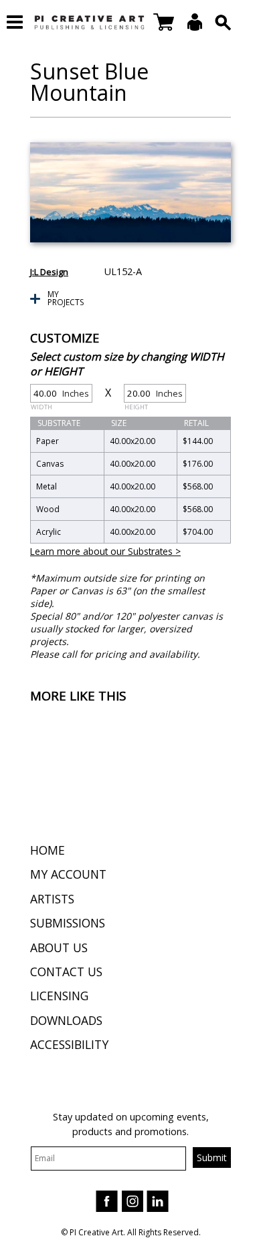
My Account (68, 874)
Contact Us (66, 972)
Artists (52, 899)
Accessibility (69, 1044)
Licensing (59, 996)
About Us (59, 947)
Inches (60, 395)
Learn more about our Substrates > (105, 551)
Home (47, 850)
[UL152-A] (130, 192)
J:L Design (49, 272)
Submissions (67, 923)
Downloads (66, 1020)
